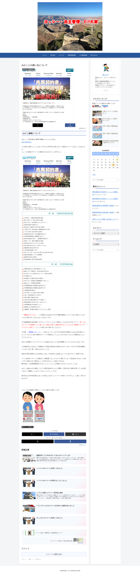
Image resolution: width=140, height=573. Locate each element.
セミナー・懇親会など (28, 427)
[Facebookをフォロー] (70, 441)
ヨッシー (105, 75)
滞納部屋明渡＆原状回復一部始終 (103, 205)
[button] (75, 434)
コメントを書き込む (54, 554)
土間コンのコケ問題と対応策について (104, 219)
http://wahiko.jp (26, 142)
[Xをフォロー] (38, 441)
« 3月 (94, 174)
